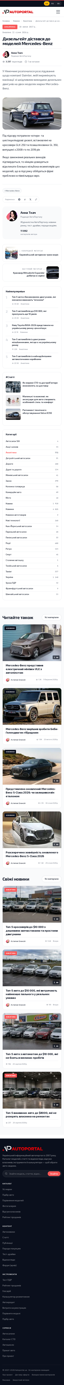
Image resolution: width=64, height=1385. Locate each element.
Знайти (54, 1173)
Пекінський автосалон (32, 537)
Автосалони (8, 1333)
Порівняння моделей (13, 1200)
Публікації (7, 1243)
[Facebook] (24, 199)
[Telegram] (19, 199)
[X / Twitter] (30, 199)
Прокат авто (8, 1350)
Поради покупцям (11, 1248)
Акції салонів (32, 447)
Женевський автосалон (32, 475)
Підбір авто (8, 1194)
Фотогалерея (9, 1206)
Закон (32, 481)
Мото (32, 498)
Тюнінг (32, 571)
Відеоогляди (8, 1259)
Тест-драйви (9, 1254)
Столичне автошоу (32, 560)
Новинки (32, 509)
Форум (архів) (9, 1265)
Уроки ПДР (32, 583)
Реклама (6, 1380)
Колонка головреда (32, 486)
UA (47, 3)
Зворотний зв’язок (21, 1380)
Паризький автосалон (32, 532)
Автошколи (8, 1344)
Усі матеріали (52, 617)
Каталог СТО (8, 1339)
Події (32, 543)
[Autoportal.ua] (17, 12)
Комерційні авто (32, 492)
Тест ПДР (7, 1280)
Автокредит (8, 1302)
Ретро (32, 549)
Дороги (32, 464)
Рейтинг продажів (11, 1217)
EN (58, 3)
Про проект (8, 1356)
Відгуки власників (11, 1211)
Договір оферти (22, 1375)
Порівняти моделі (11, 1313)
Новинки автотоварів (32, 515)
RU (52, 3)
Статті (5, 1237)
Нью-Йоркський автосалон (32, 526)
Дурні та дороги (32, 469)
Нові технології (32, 520)
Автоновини (8, 1231)
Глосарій (6, 1291)
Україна (32, 577)
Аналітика (10, 27)
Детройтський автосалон (32, 458)
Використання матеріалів (43, 1375)
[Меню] (58, 11)
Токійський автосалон (32, 566)
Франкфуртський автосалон (32, 588)
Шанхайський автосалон (32, 594)
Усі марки (7, 1189)
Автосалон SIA (32, 441)
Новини (32, 503)
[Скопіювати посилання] (36, 199)
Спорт (32, 554)
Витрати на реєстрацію (14, 1307)
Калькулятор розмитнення (16, 1296)
